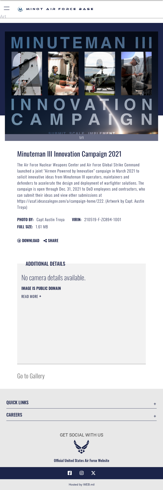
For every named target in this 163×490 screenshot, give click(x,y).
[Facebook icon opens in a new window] (69, 473)
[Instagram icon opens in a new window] (81, 473)
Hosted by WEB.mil (81, 484)
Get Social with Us (81, 435)
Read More (30, 296)
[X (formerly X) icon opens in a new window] (93, 473)
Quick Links (17, 402)
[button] (7, 9)
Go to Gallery (31, 375)
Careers (14, 414)
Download (30, 240)
